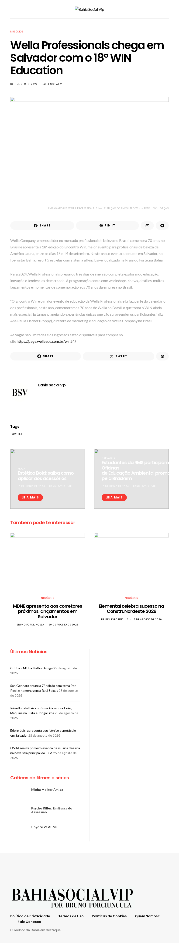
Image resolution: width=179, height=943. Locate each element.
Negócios (16, 31)
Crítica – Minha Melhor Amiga (31, 668)
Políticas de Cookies (109, 916)
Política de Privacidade (30, 916)
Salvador (108, 458)
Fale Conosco (29, 921)
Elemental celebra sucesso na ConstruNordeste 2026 (131, 609)
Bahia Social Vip (53, 84)
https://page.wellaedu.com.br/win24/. (47, 341)
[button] (167, 9)
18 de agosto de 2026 (147, 619)
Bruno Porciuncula (30, 624)
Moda (21, 468)
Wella (18, 434)
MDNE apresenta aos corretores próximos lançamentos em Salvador (47, 611)
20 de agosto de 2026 (63, 624)
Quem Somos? (147, 916)
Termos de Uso (71, 916)
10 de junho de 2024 (24, 84)
